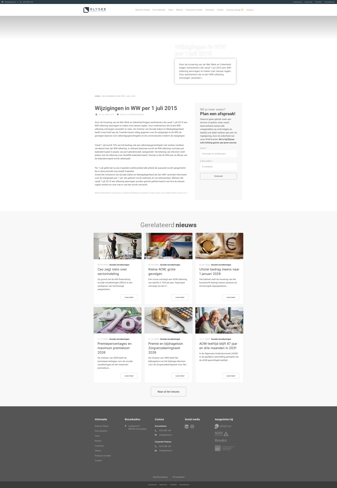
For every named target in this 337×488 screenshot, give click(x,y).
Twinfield (318, 2)
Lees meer (129, 297)
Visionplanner (329, 2)
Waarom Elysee (142, 10)
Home (97, 96)
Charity (220, 10)
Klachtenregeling (160, 477)
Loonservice (297, 2)
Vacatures (209, 10)
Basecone (308, 2)
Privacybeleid (178, 477)
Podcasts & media (193, 10)
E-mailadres (206, 161)
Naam (203, 148)
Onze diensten (158, 10)
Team (170, 10)
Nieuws (179, 10)
